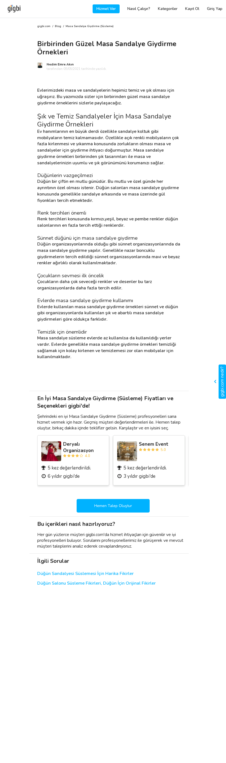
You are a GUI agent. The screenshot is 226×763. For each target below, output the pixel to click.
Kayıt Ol (192, 8)
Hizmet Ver (106, 8)
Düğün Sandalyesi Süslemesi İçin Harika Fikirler (85, 574)
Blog (58, 26)
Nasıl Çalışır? (138, 8)
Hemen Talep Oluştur (113, 505)
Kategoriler (167, 8)
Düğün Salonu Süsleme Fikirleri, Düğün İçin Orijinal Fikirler (96, 583)
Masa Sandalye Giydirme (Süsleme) (90, 26)
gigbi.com (43, 26)
